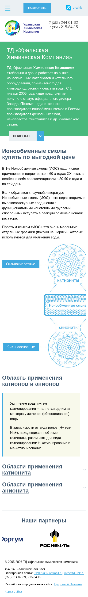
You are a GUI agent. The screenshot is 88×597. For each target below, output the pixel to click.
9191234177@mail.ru (48, 573)
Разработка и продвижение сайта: (43, 584)
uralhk (77, 7)
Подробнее (23, 136)
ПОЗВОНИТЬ (37, 8)
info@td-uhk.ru (74, 573)
